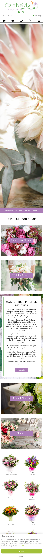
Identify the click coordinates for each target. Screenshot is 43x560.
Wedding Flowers (21, 275)
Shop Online (21, 370)
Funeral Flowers (21, 398)
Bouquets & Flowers (21, 240)
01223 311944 (7, 15)
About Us (21, 433)
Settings (21, 556)
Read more (21, 546)
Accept (21, 551)
